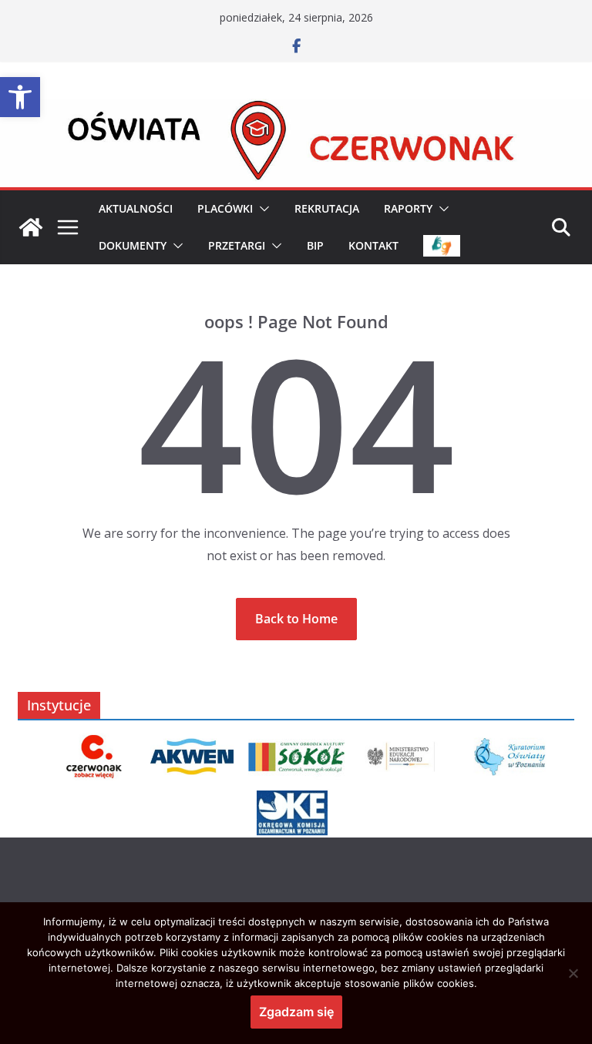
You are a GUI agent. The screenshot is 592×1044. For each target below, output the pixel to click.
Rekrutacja (326, 208)
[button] (20, 97)
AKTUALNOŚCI (136, 208)
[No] (572, 973)
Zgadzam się (296, 1011)
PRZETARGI (236, 245)
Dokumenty (132, 245)
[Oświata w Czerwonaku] (296, 109)
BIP (315, 245)
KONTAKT (373, 245)
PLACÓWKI (225, 208)
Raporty (408, 208)
